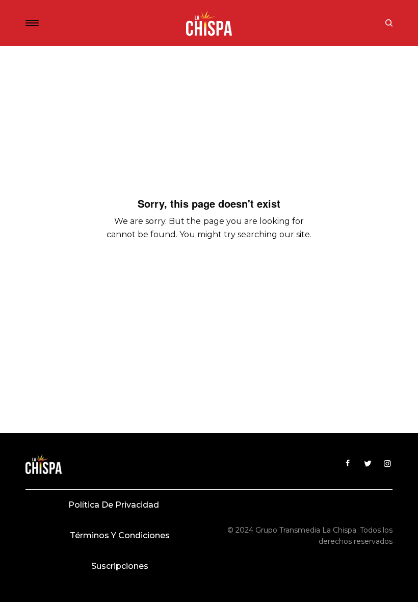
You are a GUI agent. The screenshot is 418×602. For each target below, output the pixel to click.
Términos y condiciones (120, 535)
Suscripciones (119, 566)
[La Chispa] (209, 23)
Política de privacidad (113, 505)
